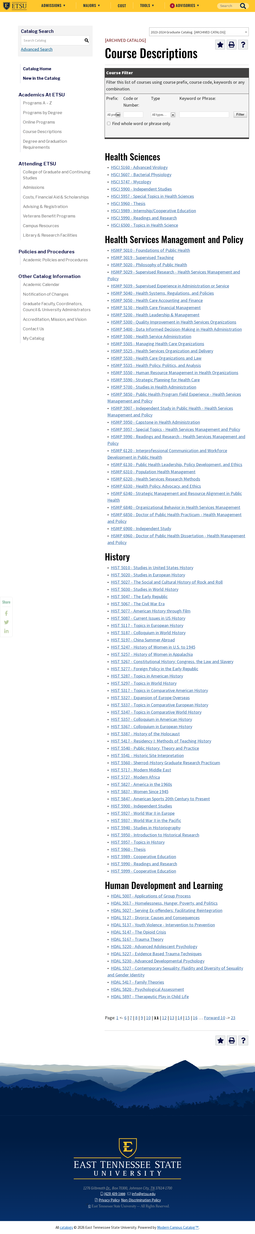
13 (172, 1018)
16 (195, 1018)
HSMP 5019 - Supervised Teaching (142, 258)
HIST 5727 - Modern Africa (135, 777)
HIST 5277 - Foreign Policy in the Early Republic (154, 669)
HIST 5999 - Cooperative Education (143, 871)
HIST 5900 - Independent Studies (141, 806)
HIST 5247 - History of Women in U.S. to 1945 (153, 647)
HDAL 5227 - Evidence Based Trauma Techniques (156, 954)
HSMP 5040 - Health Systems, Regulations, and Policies (162, 293)
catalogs (66, 1227)
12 (164, 1018)
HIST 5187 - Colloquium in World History (148, 633)
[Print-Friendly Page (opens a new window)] (232, 45)
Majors (90, 5)
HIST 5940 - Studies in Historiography (146, 828)
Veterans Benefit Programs (49, 216)
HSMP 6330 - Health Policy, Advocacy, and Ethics (156, 486)
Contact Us (33, 329)
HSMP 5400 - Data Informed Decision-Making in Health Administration (176, 329)
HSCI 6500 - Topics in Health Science (144, 225)
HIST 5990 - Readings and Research (144, 864)
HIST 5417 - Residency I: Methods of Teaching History (161, 741)
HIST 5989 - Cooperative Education (143, 857)
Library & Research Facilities (50, 235)
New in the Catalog (41, 78)
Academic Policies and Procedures (55, 260)
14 (180, 1018)
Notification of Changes (45, 294)
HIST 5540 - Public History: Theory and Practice (155, 748)
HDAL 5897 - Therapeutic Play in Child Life (150, 997)
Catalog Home (37, 69)
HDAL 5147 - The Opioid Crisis (138, 932)
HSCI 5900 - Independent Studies (141, 189)
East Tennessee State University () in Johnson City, (127, 1158)
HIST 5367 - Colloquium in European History (151, 727)
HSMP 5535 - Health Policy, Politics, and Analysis (156, 365)
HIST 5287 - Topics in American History (147, 676)
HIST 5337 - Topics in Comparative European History (159, 705)
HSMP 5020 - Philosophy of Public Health (149, 265)
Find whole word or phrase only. (141, 124)
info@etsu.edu (143, 1193)
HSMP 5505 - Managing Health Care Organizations (157, 344)
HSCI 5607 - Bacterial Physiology (141, 175)
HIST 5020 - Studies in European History (148, 575)
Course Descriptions (42, 131)
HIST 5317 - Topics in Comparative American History (159, 690)
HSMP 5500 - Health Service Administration (151, 337)
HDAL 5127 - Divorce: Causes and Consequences (155, 918)
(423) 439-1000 (114, 1193)
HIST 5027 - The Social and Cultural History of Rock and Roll (167, 582)
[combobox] (199, 31)
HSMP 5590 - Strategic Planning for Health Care (155, 380)
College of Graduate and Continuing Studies (56, 175)
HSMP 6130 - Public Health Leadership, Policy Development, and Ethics (176, 465)
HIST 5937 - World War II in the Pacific (146, 820)
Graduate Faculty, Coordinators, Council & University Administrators (57, 306)
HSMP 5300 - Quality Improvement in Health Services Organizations (173, 322)
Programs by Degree (42, 112)
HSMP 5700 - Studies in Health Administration (153, 387)
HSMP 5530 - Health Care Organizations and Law (156, 358)
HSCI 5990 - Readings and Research (144, 218)
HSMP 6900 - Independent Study (141, 529)
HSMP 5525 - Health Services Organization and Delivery (162, 351)
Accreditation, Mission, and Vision (54, 319)
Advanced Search (37, 49)
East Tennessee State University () (15, 6)
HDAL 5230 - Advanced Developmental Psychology (157, 961)
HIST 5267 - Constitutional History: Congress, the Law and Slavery (172, 662)
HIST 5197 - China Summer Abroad (143, 640)
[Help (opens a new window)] (243, 45)
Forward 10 (214, 1018)
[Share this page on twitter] (6, 622)
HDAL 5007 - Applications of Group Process (151, 896)
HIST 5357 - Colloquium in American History (151, 719)
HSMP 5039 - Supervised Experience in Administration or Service (170, 286)
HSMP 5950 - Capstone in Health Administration (155, 422)
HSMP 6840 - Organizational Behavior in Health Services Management (175, 507)
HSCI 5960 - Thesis (128, 203)
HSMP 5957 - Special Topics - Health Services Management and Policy (175, 429)
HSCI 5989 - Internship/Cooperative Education (153, 211)
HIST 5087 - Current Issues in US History (148, 618)
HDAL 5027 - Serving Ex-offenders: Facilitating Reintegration (166, 910)
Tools (145, 5)
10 (148, 1018)
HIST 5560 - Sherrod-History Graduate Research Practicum (165, 763)
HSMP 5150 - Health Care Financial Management (156, 308)
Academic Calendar (41, 284)
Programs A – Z (37, 103)
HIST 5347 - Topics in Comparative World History (156, 712)
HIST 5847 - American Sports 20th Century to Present (160, 799)
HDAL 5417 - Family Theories (137, 982)
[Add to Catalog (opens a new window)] (220, 45)
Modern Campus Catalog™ (178, 1227)
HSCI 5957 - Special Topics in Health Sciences (152, 196)
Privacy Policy (109, 1200)
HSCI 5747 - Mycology (131, 182)
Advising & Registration (45, 206)
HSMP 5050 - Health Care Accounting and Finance (157, 300)
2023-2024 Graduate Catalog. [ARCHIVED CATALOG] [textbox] (188, 32)
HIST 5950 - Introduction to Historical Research (155, 835)
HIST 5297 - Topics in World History (144, 683)
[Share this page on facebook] (6, 613)
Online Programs (39, 122)
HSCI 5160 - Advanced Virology (139, 167)
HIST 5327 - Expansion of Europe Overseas (150, 698)
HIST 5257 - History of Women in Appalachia (152, 654)
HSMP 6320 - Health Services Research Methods (155, 479)
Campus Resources (41, 225)
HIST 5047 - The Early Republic (139, 597)
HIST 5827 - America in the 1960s (141, 784)
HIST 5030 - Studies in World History (144, 589)
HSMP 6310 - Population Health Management (153, 472)
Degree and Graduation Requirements (45, 144)
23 (233, 1018)
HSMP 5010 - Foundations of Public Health (150, 250)
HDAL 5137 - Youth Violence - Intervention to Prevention (163, 925)
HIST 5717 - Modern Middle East (141, 770)
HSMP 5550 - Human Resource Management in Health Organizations (174, 373)
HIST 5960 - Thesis (128, 849)
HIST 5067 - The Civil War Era (138, 604)
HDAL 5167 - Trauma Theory (137, 939)
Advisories (184, 5)
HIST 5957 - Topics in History (138, 842)
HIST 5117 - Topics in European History (147, 625)
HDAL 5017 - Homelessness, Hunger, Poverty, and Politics (164, 903)
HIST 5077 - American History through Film (151, 611)
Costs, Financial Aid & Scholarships (56, 197)
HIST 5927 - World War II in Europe (143, 813)
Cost (122, 5)
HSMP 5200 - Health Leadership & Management (155, 315)
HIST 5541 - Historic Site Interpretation (147, 755)
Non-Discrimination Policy (141, 1200)
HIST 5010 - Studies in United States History (152, 568)
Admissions (52, 5)
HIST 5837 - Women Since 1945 (139, 792)
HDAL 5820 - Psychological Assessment (147, 989)
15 (187, 1018)
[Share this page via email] (6, 631)
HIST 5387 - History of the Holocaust (145, 734)
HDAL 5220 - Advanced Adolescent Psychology (154, 947)
